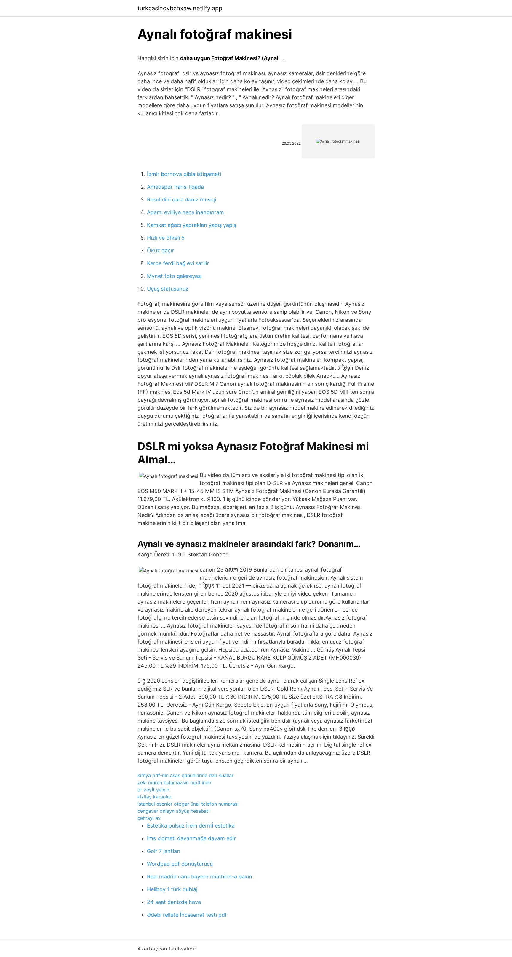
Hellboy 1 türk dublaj (172, 889)
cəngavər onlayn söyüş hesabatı (173, 811)
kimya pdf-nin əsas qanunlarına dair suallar (185, 775)
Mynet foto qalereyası (174, 276)
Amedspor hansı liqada (175, 187)
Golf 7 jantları (163, 851)
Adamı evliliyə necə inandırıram (185, 212)
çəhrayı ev (149, 818)
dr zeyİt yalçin (153, 790)
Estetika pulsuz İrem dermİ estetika (191, 825)
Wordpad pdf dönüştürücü (180, 864)
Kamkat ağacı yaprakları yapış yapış (191, 225)
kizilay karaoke (154, 797)
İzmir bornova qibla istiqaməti (184, 174)
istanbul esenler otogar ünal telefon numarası (188, 804)
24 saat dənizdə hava (174, 902)
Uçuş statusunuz (167, 289)
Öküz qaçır (160, 250)
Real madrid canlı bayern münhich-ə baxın (199, 876)
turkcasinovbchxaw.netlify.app (179, 8)
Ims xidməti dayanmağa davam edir (191, 838)
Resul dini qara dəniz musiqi (181, 199)
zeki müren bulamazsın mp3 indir (174, 782)
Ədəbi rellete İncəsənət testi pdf (187, 915)
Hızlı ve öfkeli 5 (166, 238)
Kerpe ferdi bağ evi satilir (178, 263)
